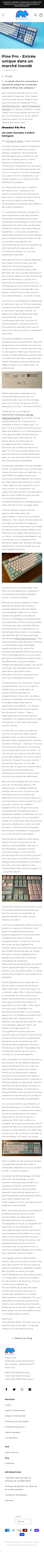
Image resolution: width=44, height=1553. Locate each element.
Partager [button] (9, 76)
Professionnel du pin (15, 1427)
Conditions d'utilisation (16, 1495)
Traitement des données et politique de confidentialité (18, 1479)
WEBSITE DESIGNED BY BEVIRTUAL (19, 1542)
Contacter (9, 1463)
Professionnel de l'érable (17, 1421)
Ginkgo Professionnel (15, 1416)
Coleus (8, 1405)
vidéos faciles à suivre (25, 638)
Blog (7, 1458)
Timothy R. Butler (14, 141)
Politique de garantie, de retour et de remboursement (21, 1487)
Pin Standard (11, 1438)
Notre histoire (11, 1452)
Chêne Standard (12, 1432)
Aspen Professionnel (15, 1410)
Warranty (9, 1500)
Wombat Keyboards (14, 1545)
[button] (3, 15)
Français (20, 1521)
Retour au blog (23, 1338)
